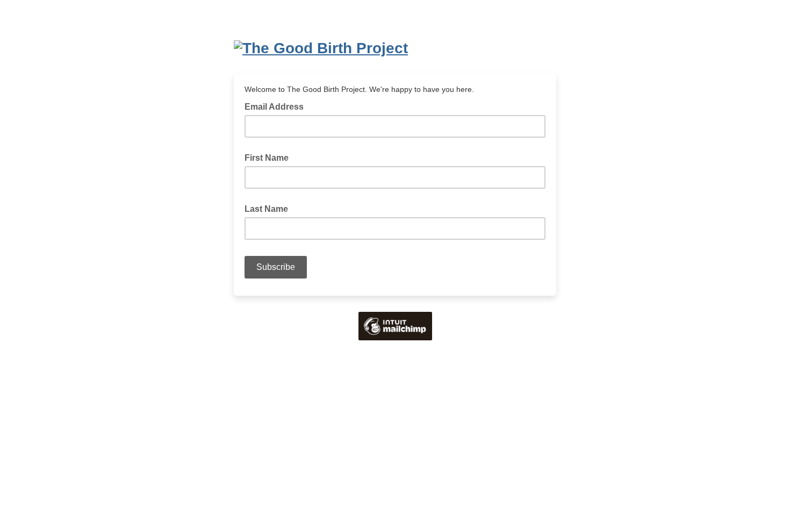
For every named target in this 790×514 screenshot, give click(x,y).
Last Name (266, 208)
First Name (267, 157)
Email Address (277, 106)
